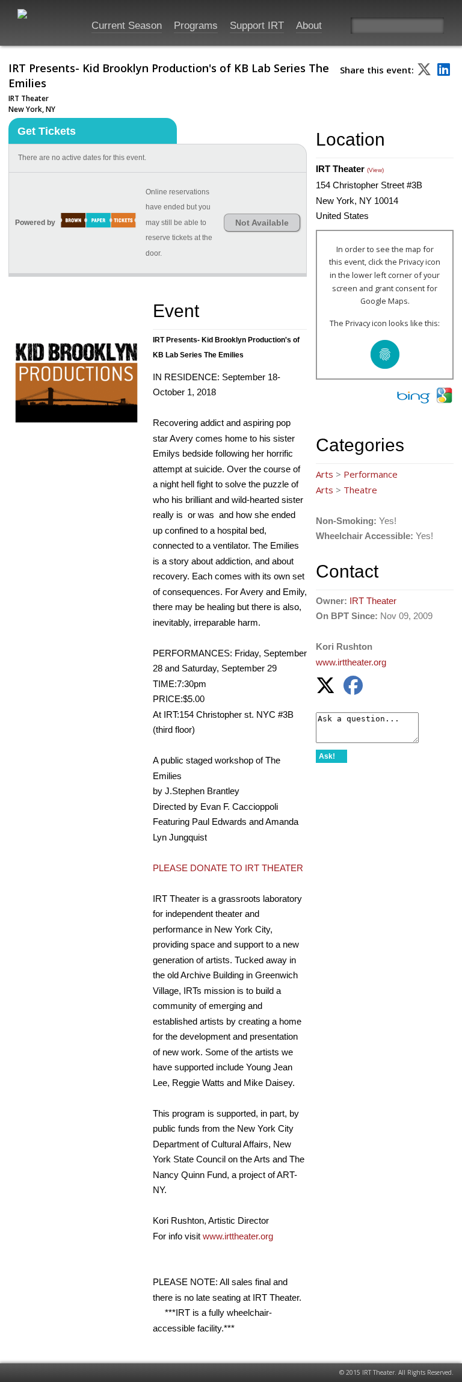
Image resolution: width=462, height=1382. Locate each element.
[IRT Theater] (41, 19)
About (309, 25)
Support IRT (257, 25)
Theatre (360, 490)
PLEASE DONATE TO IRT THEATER (228, 868)
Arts (324, 474)
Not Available (262, 222)
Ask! (327, 756)
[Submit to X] (424, 69)
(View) (375, 170)
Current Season (126, 25)
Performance (370, 474)
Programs (196, 25)
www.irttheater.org (238, 1236)
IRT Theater (373, 601)
